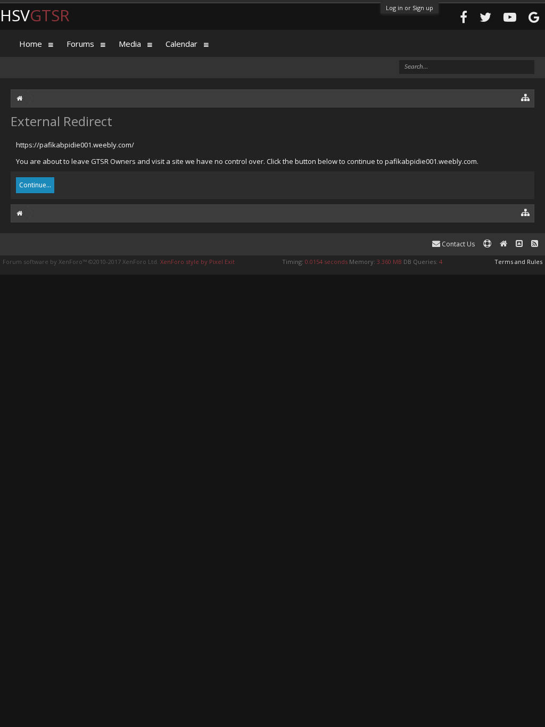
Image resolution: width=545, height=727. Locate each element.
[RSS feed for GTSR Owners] (534, 244)
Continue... (35, 184)
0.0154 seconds (326, 262)
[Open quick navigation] (525, 97)
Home (30, 43)
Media (130, 43)
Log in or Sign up (409, 8)
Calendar (181, 43)
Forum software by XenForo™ (81, 262)
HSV (35, 15)
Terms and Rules (518, 262)
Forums (80, 43)
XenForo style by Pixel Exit (197, 262)
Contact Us (457, 244)
